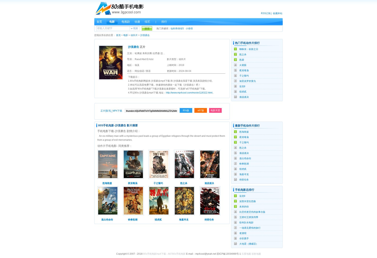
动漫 (137, 21)
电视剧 (126, 21)
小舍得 (189, 28)
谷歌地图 (256, 253)
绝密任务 (244, 179)
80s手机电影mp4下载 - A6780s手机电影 (164, 253)
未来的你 (244, 206)
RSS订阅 (266, 13)
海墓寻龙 (244, 174)
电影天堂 (215, 110)
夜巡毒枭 (244, 70)
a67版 (201, 110)
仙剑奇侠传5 (177, 28)
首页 (99, 21)
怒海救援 (244, 131)
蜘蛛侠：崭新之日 (248, 49)
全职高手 (244, 238)
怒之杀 (242, 54)
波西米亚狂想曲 (247, 201)
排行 (164, 21)
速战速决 (244, 97)
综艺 (147, 21)
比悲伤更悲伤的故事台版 (252, 212)
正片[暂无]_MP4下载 (111, 110)
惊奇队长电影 (246, 222)
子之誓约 (244, 75)
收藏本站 (277, 13)
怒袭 (241, 59)
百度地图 (246, 253)
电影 (112, 21)
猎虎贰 (242, 91)
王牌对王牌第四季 (248, 217)
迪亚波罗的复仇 (247, 81)
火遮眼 (242, 65)
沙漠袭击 (145, 35)
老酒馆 (242, 233)
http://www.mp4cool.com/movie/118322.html (189, 92)
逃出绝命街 (245, 158)
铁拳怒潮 (244, 163)
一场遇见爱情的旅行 (250, 228)
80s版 (186, 110)
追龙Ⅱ (242, 86)
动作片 (134, 35)
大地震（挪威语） (248, 243)
